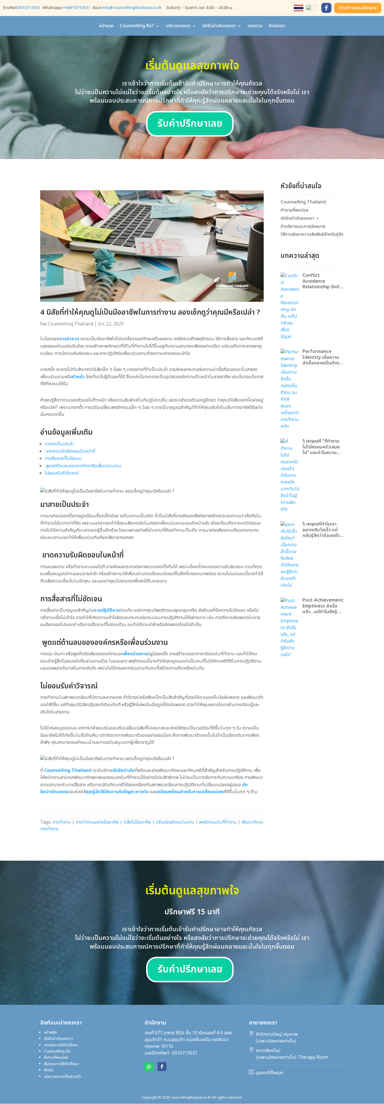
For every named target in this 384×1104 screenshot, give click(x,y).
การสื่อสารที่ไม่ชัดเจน (63, 458)
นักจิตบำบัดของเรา (219, 26)
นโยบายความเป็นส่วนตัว (62, 1077)
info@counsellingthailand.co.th (132, 8)
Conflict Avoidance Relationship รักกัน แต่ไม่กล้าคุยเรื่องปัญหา (322, 281)
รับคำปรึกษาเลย (189, 123)
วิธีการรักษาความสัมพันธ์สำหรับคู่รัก (312, 234)
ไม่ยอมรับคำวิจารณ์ (62, 473)
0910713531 (29, 8)
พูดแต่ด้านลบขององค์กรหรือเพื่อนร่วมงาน (83, 466)
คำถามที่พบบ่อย (294, 210)
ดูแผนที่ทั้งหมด (269, 1072)
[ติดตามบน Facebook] (326, 8)
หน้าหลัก (50, 1032)
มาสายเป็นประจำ (59, 444)
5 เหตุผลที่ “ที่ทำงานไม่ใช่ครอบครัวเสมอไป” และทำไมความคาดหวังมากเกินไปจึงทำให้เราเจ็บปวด (322, 447)
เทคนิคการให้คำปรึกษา (61, 1045)
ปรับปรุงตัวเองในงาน (175, 822)
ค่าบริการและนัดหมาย (358, 7)
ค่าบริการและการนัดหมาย (303, 227)
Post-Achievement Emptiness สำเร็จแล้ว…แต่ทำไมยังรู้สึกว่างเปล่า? (323, 606)
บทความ (255, 26)
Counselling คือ (68, 1051)
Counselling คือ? (137, 26)
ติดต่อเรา (276, 26)
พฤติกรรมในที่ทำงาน (218, 822)
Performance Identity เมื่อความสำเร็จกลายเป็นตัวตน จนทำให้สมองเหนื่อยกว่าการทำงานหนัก (322, 357)
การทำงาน (61, 822)
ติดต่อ (48, 1070)
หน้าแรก (106, 26)
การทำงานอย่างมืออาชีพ (97, 822)
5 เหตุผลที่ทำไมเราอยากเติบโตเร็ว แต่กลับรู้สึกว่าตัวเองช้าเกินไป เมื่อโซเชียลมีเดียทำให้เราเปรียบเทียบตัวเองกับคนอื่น (321, 530)
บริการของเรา (178, 26)
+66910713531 (76, 8)
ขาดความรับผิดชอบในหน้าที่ (70, 451)
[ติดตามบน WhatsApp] (148, 1066)
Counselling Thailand (70, 324)
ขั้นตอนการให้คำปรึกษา (61, 1064)
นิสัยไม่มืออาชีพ (137, 822)
